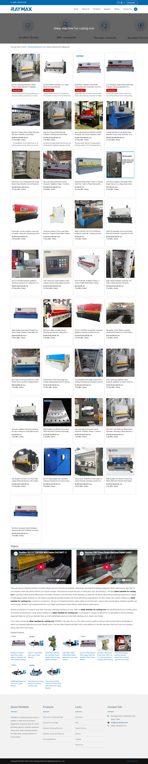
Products (96, 9)
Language (131, 3)
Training (78, 739)
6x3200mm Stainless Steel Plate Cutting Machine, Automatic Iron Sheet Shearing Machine (18, 656)
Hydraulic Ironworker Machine (53, 734)
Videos (116, 9)
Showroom (79, 745)
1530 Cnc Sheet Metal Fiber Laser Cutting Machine (35, 655)
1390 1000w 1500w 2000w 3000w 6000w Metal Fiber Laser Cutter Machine (70, 656)
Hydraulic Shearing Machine (52, 728)
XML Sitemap (132, 761)
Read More (48, 90)
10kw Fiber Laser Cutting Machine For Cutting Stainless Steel (36, 684)
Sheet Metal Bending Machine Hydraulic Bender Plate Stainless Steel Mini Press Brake (122, 656)
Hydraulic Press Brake (50, 723)
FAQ (76, 723)
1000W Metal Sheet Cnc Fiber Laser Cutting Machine (18, 684)
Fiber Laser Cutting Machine (53, 717)
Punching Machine (49, 739)
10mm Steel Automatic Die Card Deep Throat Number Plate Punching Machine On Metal (52, 656)
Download (78, 717)
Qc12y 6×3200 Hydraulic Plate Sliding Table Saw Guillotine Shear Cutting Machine (87, 656)
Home (76, 9)
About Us (85, 9)
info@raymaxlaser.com (119, 723)
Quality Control (80, 728)
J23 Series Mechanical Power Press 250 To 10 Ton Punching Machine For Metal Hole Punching (105, 656)
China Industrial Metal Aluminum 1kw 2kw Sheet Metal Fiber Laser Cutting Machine (53, 685)
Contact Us (127, 9)
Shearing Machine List (36, 47)
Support (107, 9)
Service (78, 734)
